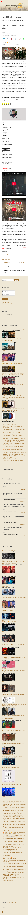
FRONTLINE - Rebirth (8, 880)
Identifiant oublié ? (6, 302)
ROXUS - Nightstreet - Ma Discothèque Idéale (13, 440)
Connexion (4, 299)
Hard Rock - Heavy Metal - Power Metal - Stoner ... (13, 338)
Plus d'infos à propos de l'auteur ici (14, 119)
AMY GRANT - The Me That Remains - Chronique (14, 438)
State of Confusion (5, 168)
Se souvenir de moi (7, 297)
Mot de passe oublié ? (7, 303)
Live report (4, 573)
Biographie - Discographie (7, 754)
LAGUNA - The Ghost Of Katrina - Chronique (13, 866)
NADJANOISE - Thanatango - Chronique (12, 441)
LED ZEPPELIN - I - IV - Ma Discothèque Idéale (13, 454)
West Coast (4, 692)
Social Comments (6, 259)
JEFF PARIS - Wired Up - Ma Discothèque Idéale (14, 429)
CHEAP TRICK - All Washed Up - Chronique (12, 852)
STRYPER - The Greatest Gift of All (11, 868)
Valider (16, 280)
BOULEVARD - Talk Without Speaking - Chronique (14, 452)
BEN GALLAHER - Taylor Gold (10, 434)
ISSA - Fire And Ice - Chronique (10, 424)
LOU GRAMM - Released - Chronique (11, 875)
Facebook (7, 254)
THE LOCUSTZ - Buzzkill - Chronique (11, 458)
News (3, 560)
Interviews (4, 350)
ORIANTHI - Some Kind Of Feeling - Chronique (13, 816)
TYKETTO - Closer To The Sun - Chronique (12, 847)
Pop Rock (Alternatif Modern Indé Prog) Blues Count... (14, 408)
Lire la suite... (23, 489)
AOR (3, 361)
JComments (14, 269)
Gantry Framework (11, 902)
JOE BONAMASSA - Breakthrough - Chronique (13, 827)
